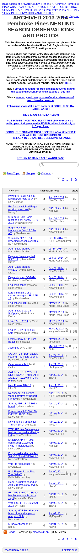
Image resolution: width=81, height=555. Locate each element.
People (30, 173)
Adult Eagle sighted (19, 248)
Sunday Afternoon (18, 524)
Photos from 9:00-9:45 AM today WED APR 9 (22, 413)
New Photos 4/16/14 (19, 385)
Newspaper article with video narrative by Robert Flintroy (22, 396)
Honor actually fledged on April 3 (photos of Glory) (22, 483)
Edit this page (69, 550)
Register (74, 16)
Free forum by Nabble (16, 550)
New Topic (13, 173)
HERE (68, 83)
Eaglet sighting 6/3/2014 (22, 277)
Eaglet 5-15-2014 (18, 321)
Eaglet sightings (17, 285)
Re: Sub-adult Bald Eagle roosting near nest (22, 208)
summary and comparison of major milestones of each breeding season (45, 99)
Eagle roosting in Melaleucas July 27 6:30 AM (22, 230)
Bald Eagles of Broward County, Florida (25, 3)
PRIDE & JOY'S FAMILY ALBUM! (41, 114)
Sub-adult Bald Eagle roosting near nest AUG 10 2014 (23, 220)
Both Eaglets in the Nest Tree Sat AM (21, 473)
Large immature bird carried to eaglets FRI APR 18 (23, 295)
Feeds (11, 532)
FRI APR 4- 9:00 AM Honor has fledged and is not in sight (23, 495)
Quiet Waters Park (18, 364)
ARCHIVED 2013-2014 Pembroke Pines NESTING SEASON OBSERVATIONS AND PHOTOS (40, 11)
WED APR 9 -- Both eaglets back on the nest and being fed (23, 432)
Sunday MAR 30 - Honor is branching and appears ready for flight (23, 513)
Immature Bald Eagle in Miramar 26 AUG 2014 (21, 197)
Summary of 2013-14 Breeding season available (23, 239)
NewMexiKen (41, 532)
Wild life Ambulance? (20, 463)
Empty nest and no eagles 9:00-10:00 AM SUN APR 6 (23, 455)
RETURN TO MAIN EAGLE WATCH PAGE (40, 158)
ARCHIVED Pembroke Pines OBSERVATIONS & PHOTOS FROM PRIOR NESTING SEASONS (40, 7)
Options (46, 173)
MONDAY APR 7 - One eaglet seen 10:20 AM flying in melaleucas (21, 443)
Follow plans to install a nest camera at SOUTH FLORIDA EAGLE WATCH (40, 108)
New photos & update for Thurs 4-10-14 (22, 423)
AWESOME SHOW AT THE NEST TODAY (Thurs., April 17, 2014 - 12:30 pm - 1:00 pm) (23, 376)
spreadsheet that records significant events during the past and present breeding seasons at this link (43, 90)
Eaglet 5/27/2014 (18, 303)
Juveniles (13, 347)
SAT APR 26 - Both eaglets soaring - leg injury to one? (23, 355)
